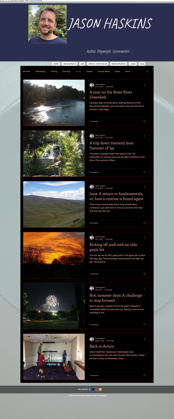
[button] (147, 71)
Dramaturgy (40, 71)
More (128, 71)
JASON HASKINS (109, 23)
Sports (117, 71)
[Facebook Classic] (89, 389)
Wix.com (104, 395)
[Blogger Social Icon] (100, 389)
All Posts (26, 71)
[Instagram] (96, 389)
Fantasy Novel (104, 71)
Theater (89, 71)
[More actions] (145, 85)
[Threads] (93, 389)
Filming (54, 71)
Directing (66, 71)
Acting (78, 71)
